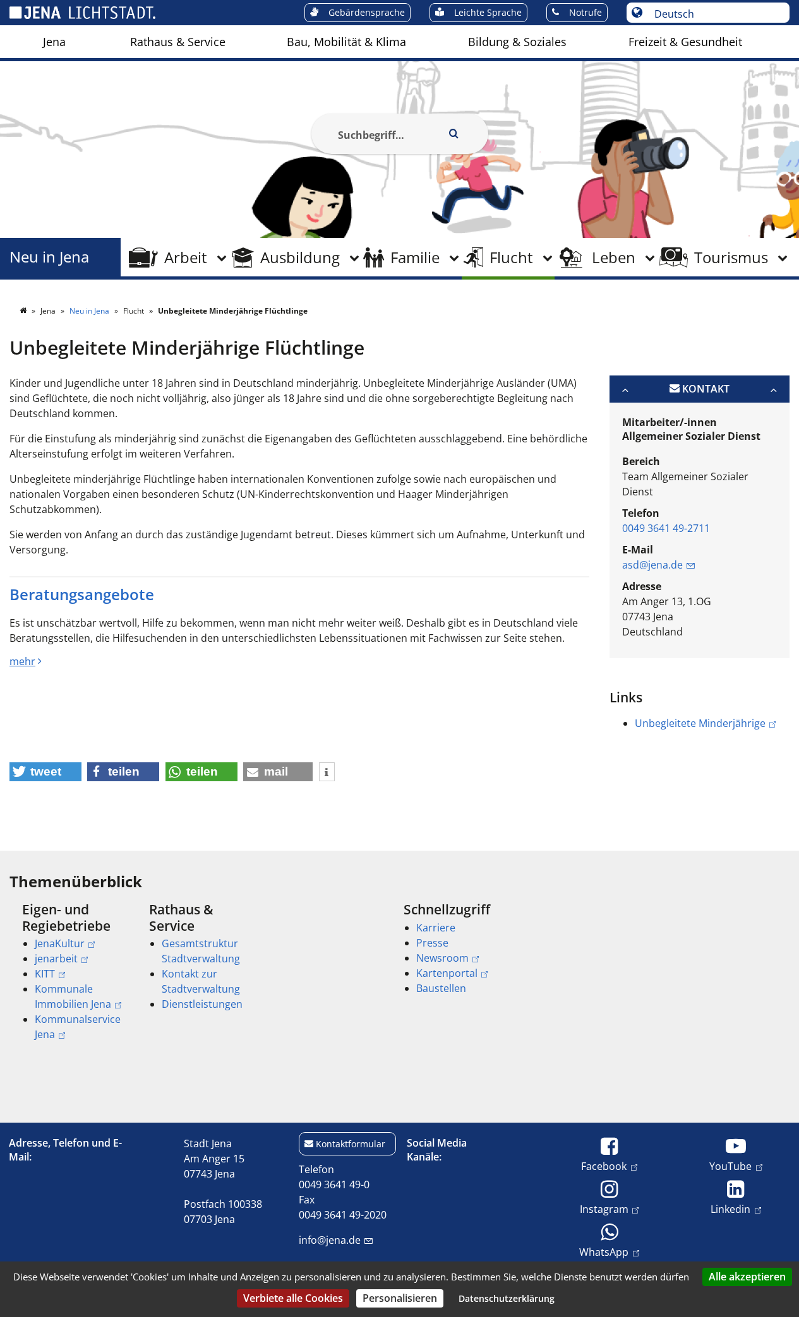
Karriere (435, 928)
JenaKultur (60, 943)
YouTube (730, 1166)
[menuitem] (54, 41)
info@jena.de (330, 1240)
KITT (45, 974)
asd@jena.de (652, 565)
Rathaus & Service (177, 41)
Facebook (604, 1166)
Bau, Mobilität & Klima (346, 41)
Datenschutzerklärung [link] (507, 1298)
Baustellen (441, 988)
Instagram (604, 1209)
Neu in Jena (49, 257)
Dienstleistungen (202, 1004)
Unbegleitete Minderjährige (700, 723)
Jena (54, 41)
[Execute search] (454, 134)
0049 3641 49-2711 (666, 528)
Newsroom (442, 958)
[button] (45, 771)
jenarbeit (56, 959)
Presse (432, 943)
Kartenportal (447, 973)
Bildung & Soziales (517, 41)
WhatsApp (603, 1251)
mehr (22, 661)
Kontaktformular (350, 1144)
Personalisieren (400, 1298)
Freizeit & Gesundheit (685, 41)
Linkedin (730, 1209)
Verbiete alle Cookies (293, 1298)
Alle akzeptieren (747, 1277)
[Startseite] (24, 310)
